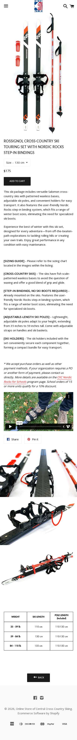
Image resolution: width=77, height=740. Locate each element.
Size (8, 162)
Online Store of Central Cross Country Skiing (44, 709)
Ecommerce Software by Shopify (38, 713)
